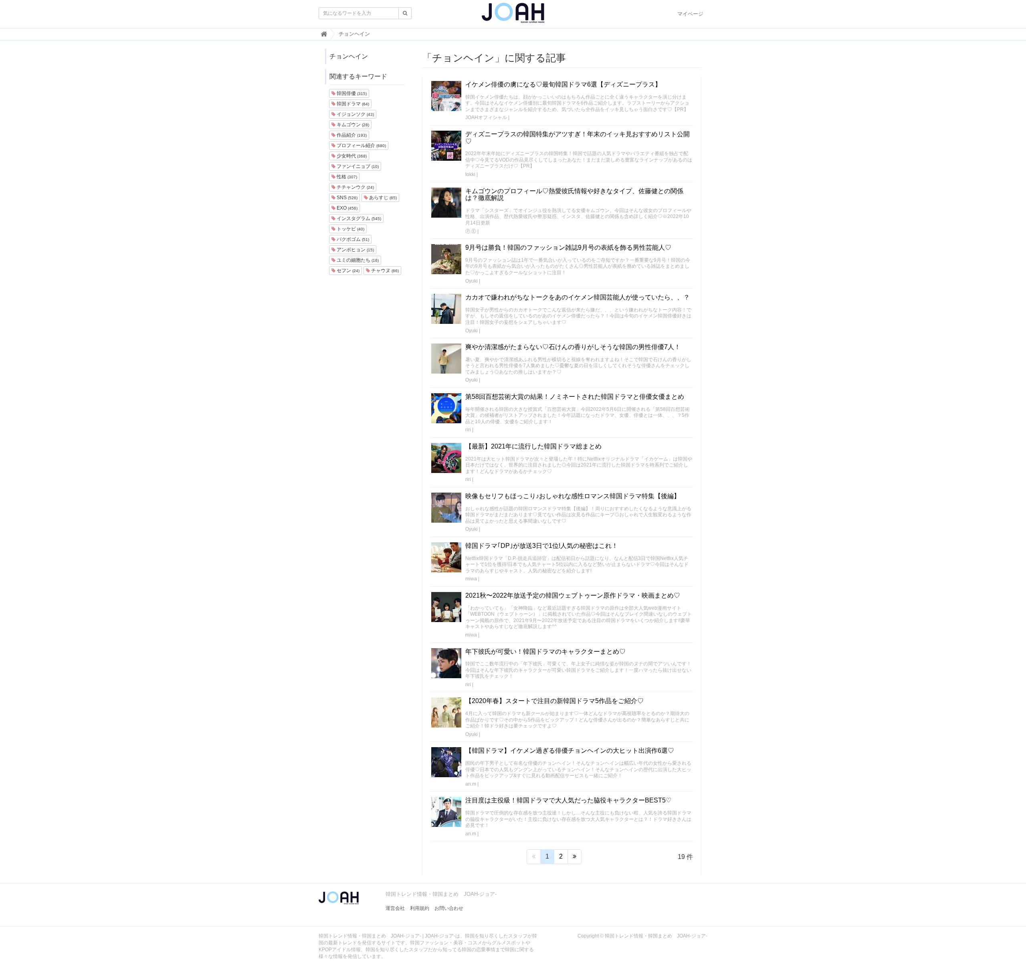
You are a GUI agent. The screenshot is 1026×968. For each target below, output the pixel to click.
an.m (470, 784)
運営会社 (395, 908)
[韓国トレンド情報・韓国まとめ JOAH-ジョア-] (513, 16)
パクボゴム (352, 239)
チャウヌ (384, 270)
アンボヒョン (354, 250)
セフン (347, 270)
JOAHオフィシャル (486, 117)
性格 (346, 177)
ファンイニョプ (357, 166)
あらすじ (382, 197)
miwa (471, 579)
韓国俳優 (351, 93)
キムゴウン (352, 124)
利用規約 (419, 908)
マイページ (690, 14)
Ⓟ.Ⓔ (470, 231)
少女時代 (351, 156)
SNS (346, 197)
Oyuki (471, 281)
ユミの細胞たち (357, 260)
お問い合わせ (448, 908)
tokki (470, 174)
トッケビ (349, 229)
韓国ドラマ (352, 104)
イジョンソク (354, 114)
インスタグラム (358, 218)
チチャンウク (354, 187)
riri (468, 429)
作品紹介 (351, 135)
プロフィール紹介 (360, 145)
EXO (346, 208)
